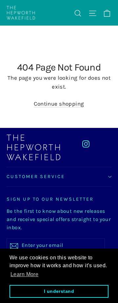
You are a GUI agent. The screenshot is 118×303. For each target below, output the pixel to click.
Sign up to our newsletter (50, 199)
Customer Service (36, 176)
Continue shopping (59, 103)
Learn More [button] (24, 274)
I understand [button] (59, 291)
